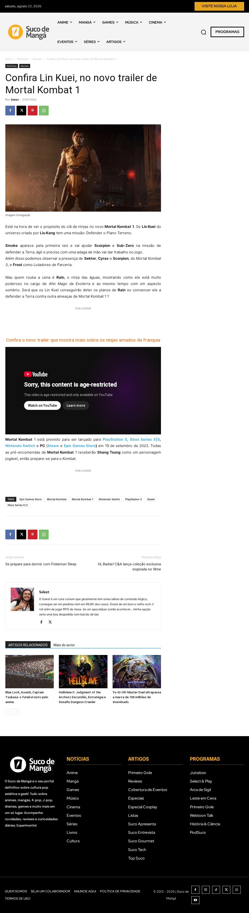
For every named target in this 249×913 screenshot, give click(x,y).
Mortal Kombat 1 (82, 499)
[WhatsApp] (44, 110)
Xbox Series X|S (18, 505)
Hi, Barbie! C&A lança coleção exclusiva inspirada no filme (129, 566)
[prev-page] (8, 712)
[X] (21, 110)
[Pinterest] (32, 110)
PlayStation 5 (133, 499)
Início (8, 59)
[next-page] (16, 712)
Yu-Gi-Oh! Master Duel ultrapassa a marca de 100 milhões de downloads (137, 697)
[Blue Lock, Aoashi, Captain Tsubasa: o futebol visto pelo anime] (29, 671)
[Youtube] (195, 900)
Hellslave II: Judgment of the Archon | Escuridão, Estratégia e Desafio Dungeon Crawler (82, 697)
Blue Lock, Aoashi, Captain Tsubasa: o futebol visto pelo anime (26, 697)
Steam (151, 499)
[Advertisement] (83, 318)
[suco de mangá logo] (29, 32)
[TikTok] (216, 890)
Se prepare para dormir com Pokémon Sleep (40, 564)
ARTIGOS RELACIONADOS (28, 645)
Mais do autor (64, 645)
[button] (203, 32)
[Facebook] (10, 110)
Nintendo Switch (109, 499)
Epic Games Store (80, 445)
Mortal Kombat (56, 499)
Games (37, 59)
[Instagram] (206, 890)
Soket (15, 99)
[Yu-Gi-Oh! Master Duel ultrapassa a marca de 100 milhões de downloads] (137, 671)
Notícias (22, 59)
